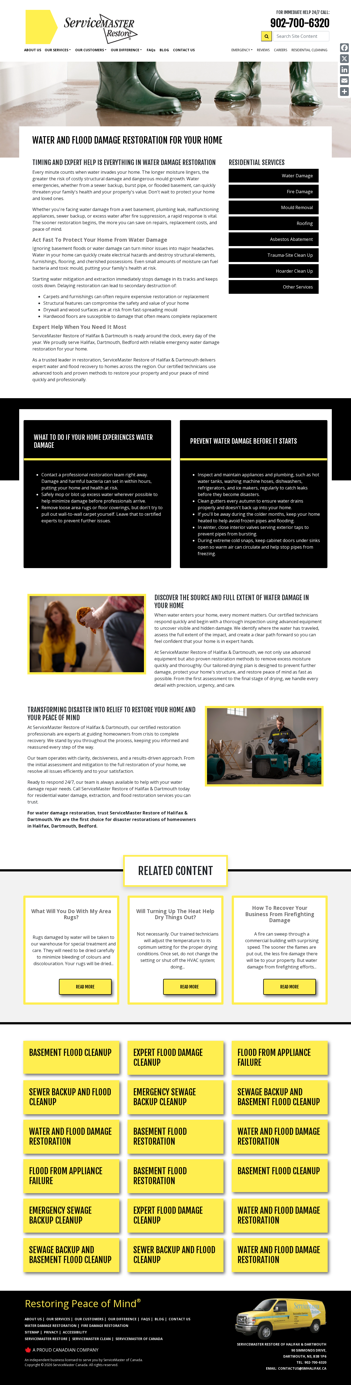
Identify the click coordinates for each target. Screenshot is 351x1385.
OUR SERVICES (58, 1319)
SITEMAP (32, 1332)
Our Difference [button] (125, 50)
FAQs (145, 1319)
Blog (164, 50)
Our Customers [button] (89, 50)
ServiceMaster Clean (91, 1338)
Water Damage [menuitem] (297, 176)
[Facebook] (344, 47)
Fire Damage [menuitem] (300, 192)
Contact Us (184, 50)
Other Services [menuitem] (298, 287)
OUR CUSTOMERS (89, 1319)
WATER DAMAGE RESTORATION (51, 1325)
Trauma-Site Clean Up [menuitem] (290, 255)
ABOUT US (33, 1319)
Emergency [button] (240, 50)
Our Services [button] (56, 50)
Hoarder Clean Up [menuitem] (294, 271)
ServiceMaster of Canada (139, 1338)
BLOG (159, 1319)
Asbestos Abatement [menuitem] (291, 239)
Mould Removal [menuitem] (297, 207)
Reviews (263, 50)
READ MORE (85, 987)
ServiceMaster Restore (46, 1338)
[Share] (344, 91)
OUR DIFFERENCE (122, 1319)
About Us (32, 50)
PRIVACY (51, 1332)
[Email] (344, 80)
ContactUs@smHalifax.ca (302, 1368)
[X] (344, 58)
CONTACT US (179, 1319)
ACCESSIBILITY (75, 1332)
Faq (151, 50)
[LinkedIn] (344, 69)
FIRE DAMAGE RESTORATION (104, 1325)
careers (280, 50)
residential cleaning (309, 50)
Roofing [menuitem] (305, 223)
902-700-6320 (300, 23)
